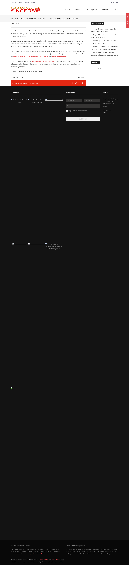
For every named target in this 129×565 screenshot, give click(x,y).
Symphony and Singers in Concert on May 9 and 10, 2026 (103, 42)
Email (104, 113)
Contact (26, 2)
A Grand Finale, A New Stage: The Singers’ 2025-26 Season (103, 30)
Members (33, 2)
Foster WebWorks (59, 562)
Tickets (14, 2)
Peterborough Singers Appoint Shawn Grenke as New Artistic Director (104, 53)
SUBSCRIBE (83, 119)
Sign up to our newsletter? (77, 111)
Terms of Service (56, 560)
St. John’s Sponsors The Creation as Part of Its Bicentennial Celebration (104, 48)
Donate (20, 2)
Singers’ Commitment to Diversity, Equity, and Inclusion (104, 36)
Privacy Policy (44, 560)
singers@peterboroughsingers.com (39, 554)
